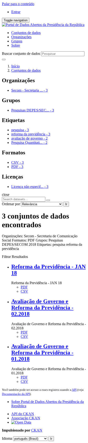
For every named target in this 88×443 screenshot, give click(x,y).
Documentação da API (16, 394)
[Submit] (4, 59)
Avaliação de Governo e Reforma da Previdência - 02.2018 (42, 307)
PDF (24, 287)
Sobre (15, 45)
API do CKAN (22, 414)
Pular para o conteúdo (18, 4)
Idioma (7, 438)
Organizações (21, 37)
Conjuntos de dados (26, 33)
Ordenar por (11, 204)
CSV (24, 291)
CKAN (36, 430)
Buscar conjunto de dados (21, 54)
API (74, 389)
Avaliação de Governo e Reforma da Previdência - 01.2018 (42, 352)
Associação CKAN (25, 418)
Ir (66, 204)
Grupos (16, 41)
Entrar (15, 12)
